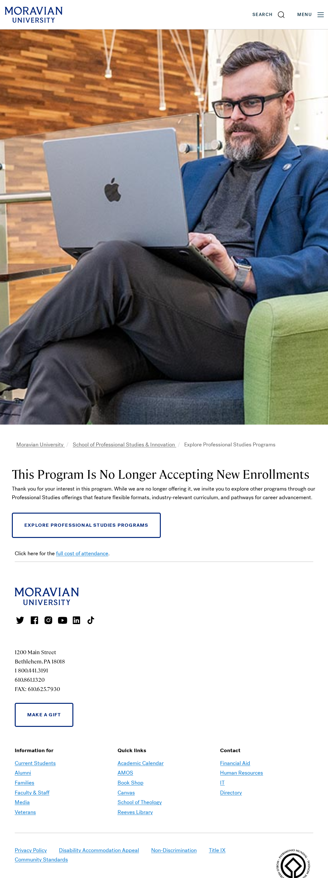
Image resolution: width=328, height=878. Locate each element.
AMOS (125, 772)
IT (222, 782)
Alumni (23, 772)
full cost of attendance (82, 553)
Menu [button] (304, 15)
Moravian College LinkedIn (76, 620)
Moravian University (40, 444)
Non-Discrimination (174, 850)
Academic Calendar (141, 763)
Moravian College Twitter (20, 620)
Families (24, 782)
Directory (231, 792)
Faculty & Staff (32, 792)
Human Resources (241, 772)
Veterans (25, 812)
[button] (269, 14)
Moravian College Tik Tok (90, 620)
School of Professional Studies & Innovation (124, 444)
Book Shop (131, 782)
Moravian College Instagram (48, 620)
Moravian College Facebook (34, 620)
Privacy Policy (31, 850)
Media (22, 802)
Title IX (217, 850)
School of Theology (140, 802)
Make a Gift (44, 714)
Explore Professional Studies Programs (86, 525)
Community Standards (41, 859)
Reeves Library (135, 812)
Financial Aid (235, 763)
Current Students (35, 763)
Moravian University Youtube (62, 620)
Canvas (126, 792)
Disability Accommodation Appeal (99, 850)
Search (262, 15)
